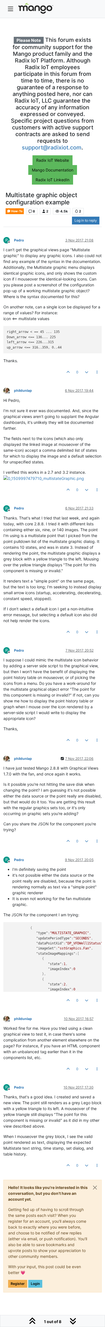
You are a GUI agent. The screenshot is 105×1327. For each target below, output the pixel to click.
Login (35, 1284)
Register (18, 1284)
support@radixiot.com (51, 147)
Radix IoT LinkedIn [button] (52, 179)
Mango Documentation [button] (52, 170)
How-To (16, 211)
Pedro (19, 240)
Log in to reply (85, 220)
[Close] (94, 1187)
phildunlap (23, 390)
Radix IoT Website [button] (52, 160)
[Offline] (8, 390)
